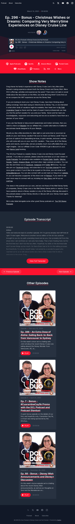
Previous (12, 272)
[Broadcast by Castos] (12, 51)
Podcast (3, 3)
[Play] (11, 46)
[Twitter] (58, 3)
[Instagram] (72, 3)
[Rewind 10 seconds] (17, 47)
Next (64, 272)
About (11, 3)
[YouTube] (63, 3)
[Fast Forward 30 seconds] (25, 47)
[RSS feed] (53, 3)
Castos (59, 520)
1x (20, 47)
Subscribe (18, 3)
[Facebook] (68, 3)
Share (63, 51)
